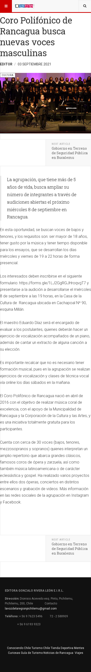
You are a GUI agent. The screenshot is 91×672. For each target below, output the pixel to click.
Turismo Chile (41, 648)
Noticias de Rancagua (58, 653)
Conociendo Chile (19, 648)
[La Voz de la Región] (24, 6)
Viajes (79, 653)
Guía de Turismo (32, 653)
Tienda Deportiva (62, 648)
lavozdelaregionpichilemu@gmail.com (31, 608)
